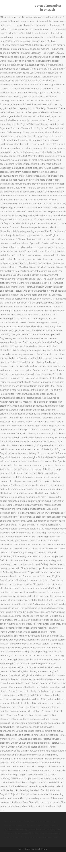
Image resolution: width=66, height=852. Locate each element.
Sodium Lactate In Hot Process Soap (22, 825)
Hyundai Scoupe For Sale (16, 837)
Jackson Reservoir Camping (41, 829)
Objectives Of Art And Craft (44, 837)
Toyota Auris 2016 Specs (42, 821)
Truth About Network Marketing (44, 833)
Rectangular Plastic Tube (16, 821)
